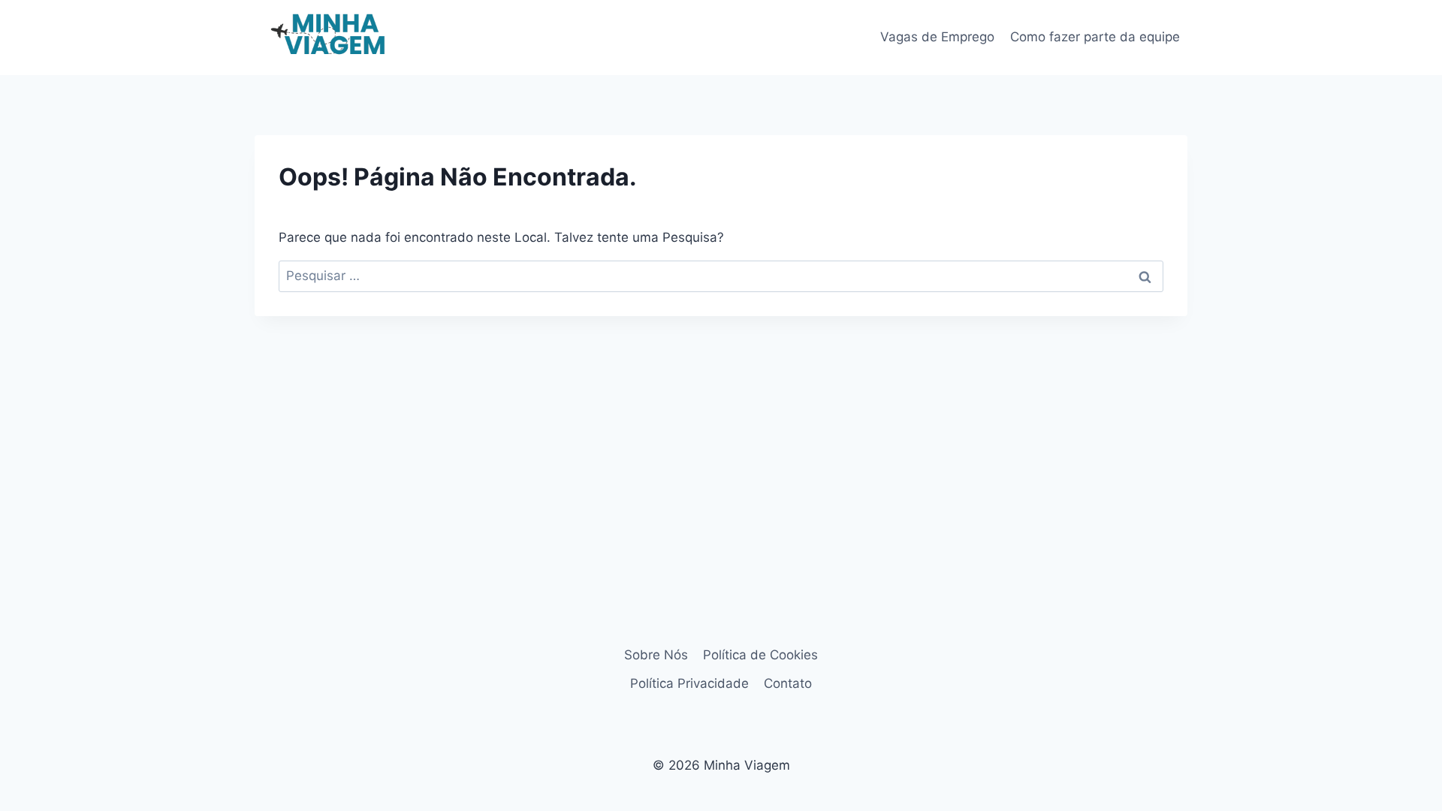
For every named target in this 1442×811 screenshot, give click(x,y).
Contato (788, 683)
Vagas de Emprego (937, 36)
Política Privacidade (689, 683)
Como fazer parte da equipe (1095, 36)
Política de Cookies (760, 654)
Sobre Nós (656, 654)
